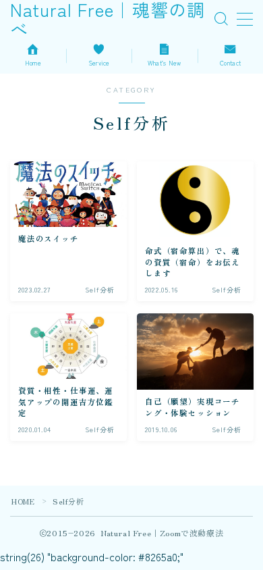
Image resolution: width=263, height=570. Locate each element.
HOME (22, 501)
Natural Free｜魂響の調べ (107, 19)
